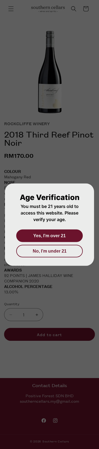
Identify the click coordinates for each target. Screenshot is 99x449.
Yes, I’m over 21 (49, 235)
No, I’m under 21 (50, 250)
